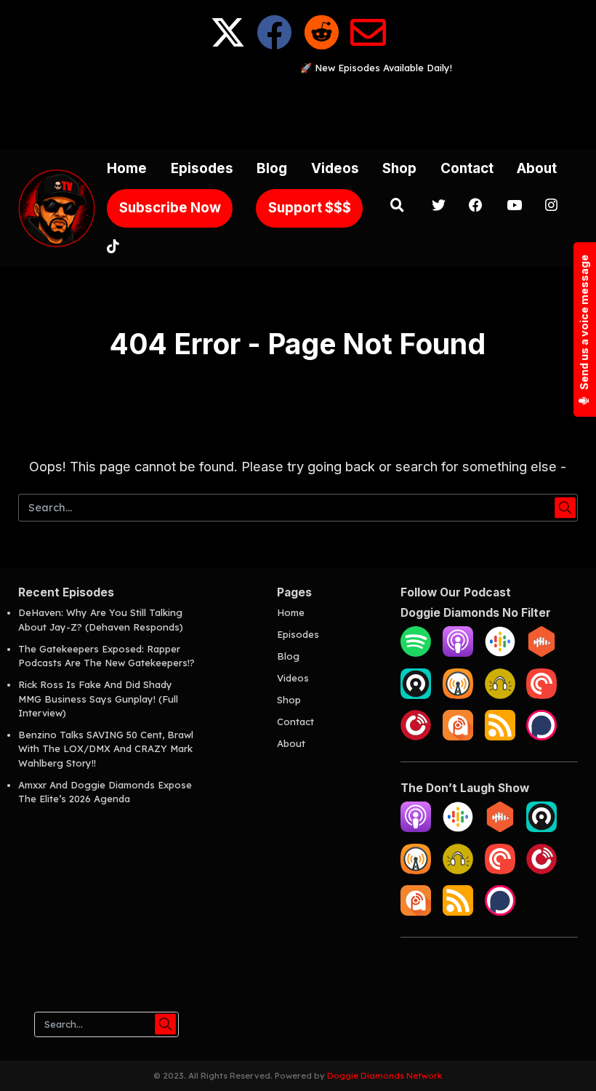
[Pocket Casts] (541, 695)
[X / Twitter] (228, 44)
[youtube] (514, 207)
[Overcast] (458, 695)
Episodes (202, 168)
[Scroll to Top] (567, 1062)
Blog (272, 168)
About (537, 168)
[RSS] (500, 737)
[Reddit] (321, 44)
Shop (399, 168)
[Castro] (415, 695)
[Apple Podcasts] (458, 653)
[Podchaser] (541, 737)
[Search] (396, 207)
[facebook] (476, 207)
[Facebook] (274, 44)
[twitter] (439, 207)
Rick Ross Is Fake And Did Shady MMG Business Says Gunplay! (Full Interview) (98, 699)
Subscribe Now (170, 207)
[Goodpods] (500, 695)
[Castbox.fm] (541, 653)
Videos (335, 168)
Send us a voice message (584, 323)
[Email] (368, 44)
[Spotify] (415, 653)
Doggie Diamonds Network (384, 1076)
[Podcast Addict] (458, 737)
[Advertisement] (298, 108)
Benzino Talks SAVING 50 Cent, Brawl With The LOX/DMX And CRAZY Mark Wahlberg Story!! (105, 749)
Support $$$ (309, 207)
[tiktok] (113, 248)
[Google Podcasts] (500, 653)
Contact (467, 168)
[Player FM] (415, 737)
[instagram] (551, 207)
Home (127, 168)
